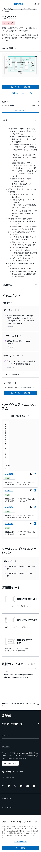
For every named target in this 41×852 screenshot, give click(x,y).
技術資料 (7, 303)
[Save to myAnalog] (31, 474)
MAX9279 (9, 507)
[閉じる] (38, 818)
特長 (5, 120)
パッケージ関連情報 (12, 374)
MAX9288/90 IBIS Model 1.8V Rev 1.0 (21, 567)
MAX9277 (9, 491)
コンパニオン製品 (19, 416)
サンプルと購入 (20, 110)
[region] (20, 833)
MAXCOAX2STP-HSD (25, 641)
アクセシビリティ (8, 807)
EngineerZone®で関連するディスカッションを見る (18, 705)
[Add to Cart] (35, 474)
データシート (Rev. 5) (22, 87)
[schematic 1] (20, 65)
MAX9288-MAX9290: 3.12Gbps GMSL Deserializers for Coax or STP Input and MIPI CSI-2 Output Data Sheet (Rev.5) (20, 319)
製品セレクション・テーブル (22, 93)
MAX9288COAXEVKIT (27, 620)
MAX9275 (9, 474)
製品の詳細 (7, 285)
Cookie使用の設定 (20, 842)
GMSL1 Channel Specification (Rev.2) (19, 342)
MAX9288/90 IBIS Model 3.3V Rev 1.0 (21, 574)
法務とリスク (6, 798)
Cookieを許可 (20, 848)
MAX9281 (9, 524)
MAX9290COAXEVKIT (27, 599)
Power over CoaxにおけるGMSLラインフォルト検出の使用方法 (21, 362)
